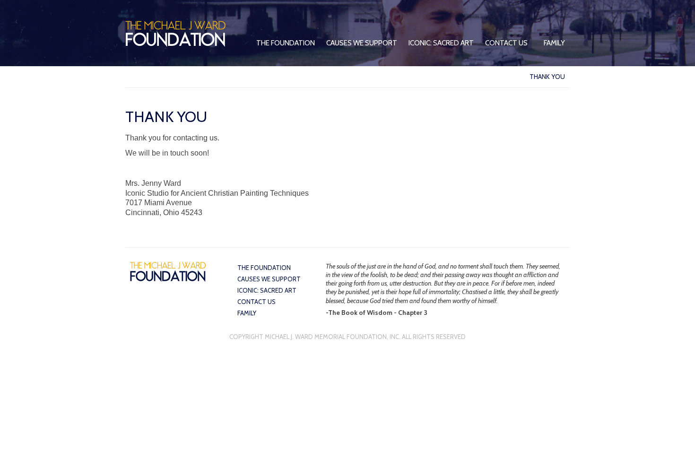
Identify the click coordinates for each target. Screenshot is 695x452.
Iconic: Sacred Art (441, 43)
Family (554, 43)
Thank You (547, 76)
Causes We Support (361, 43)
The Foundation (285, 43)
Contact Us (506, 43)
